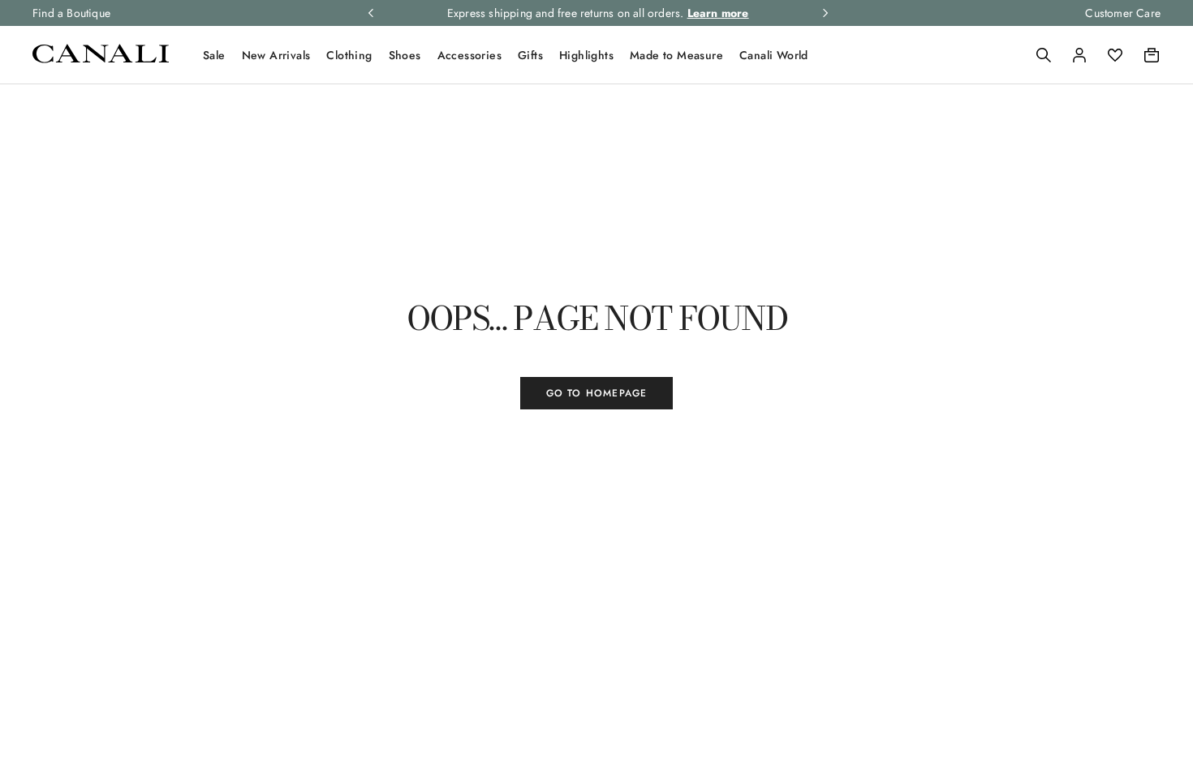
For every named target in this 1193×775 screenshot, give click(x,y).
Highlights (586, 55)
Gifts (530, 55)
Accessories (469, 55)
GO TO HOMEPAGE (597, 393)
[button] (1044, 55)
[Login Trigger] (1079, 55)
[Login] (1079, 55)
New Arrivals (276, 55)
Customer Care (1123, 12)
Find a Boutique (71, 12)
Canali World (773, 55)
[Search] (1044, 55)
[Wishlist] (1115, 55)
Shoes (405, 55)
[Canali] (100, 58)
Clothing (349, 55)
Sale (214, 55)
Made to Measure (676, 55)
